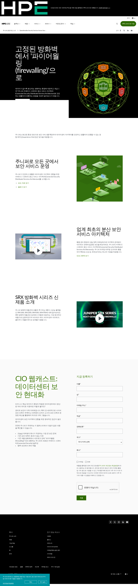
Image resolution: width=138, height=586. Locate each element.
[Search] (117, 23)
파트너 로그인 (51, 557)
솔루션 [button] (16, 23)
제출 (81, 498)
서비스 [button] (36, 23)
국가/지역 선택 (84, 442)
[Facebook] (110, 522)
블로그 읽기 (22, 187)
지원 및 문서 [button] (60, 23)
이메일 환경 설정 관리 (53, 550)
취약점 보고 (44, 567)
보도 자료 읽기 (23, 183)
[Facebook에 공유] (120, 31)
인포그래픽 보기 (83, 256)
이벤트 (49, 536)
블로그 (49, 539)
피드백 (37, 567)
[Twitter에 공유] (124, 31)
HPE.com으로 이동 (128, 23)
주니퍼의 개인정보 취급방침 (108, 465)
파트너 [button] (47, 23)
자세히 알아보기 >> (104, 8)
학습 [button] (71, 23)
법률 (21, 567)
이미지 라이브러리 (52, 546)
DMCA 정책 (28, 567)
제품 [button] (26, 23)
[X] (114, 522)
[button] (128, 18)
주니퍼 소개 (12, 536)
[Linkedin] (123, 522)
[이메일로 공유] (131, 31)
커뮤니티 (49, 543)
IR (9, 550)
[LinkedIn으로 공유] (128, 31)
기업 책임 (12, 543)
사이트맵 (49, 553)
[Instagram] (119, 522)
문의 (10, 553)
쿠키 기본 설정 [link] (55, 567)
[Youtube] (127, 522)
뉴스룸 (11, 546)
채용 (10, 539)
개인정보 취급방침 (8, 583)
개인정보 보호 (13, 567)
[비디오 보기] (38, 250)
